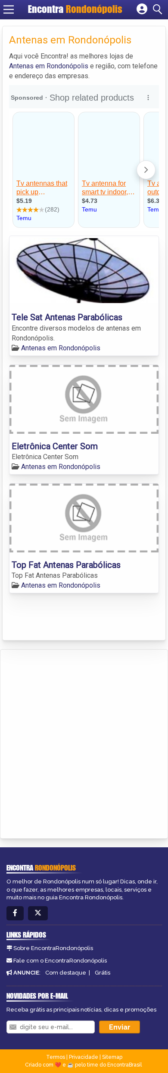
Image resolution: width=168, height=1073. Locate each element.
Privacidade (83, 1057)
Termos (55, 1057)
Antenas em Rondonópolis (48, 66)
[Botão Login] (142, 9)
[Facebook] (15, 913)
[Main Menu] (8, 9)
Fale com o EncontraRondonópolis (60, 960)
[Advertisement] (84, 738)
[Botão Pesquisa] (158, 9)
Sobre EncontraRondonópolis (53, 948)
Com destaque (65, 972)
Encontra (75, 9)
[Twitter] (38, 913)
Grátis (102, 972)
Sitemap (112, 1057)
